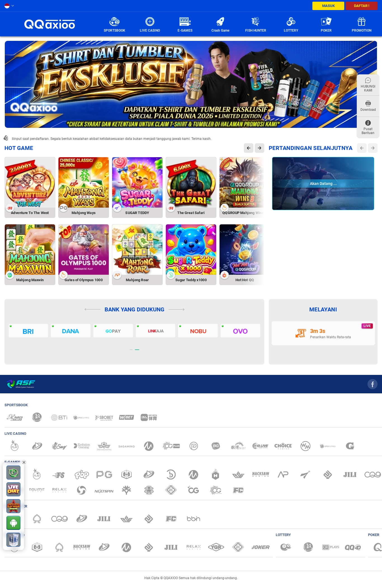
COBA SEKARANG (153, 199)
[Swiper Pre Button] (248, 148)
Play (45, 184)
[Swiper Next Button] (259, 148)
